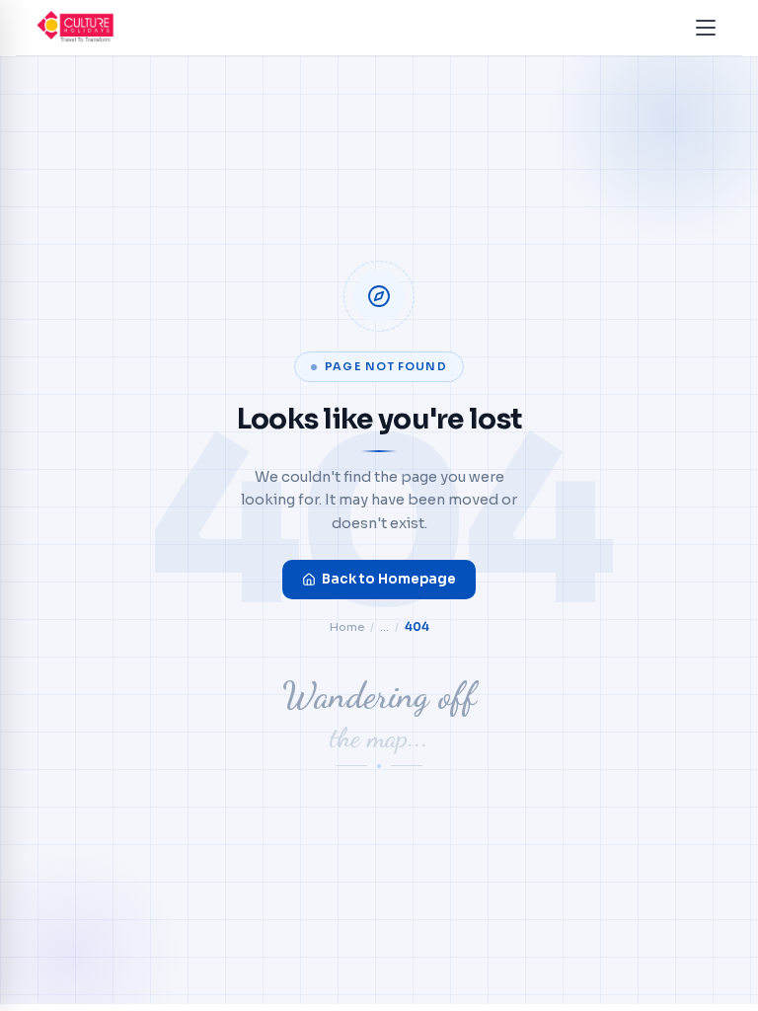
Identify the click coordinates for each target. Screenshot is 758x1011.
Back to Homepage (389, 579)
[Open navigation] (705, 27)
